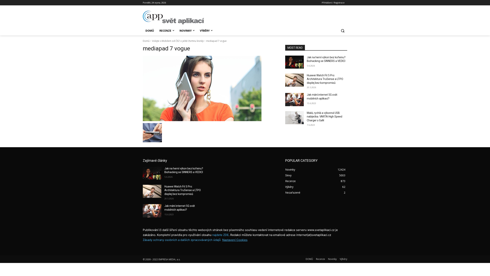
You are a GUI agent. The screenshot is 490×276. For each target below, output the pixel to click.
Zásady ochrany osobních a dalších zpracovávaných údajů (182, 240)
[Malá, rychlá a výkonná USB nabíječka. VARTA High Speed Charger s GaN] (294, 117)
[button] (342, 30)
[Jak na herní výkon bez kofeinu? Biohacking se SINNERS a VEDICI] (294, 62)
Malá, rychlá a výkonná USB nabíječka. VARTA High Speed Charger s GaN (324, 116)
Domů (146, 41)
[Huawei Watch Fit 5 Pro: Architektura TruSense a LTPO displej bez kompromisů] (294, 80)
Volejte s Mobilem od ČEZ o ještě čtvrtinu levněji (178, 41)
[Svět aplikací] (173, 17)
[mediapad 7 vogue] (209, 88)
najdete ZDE (220, 235)
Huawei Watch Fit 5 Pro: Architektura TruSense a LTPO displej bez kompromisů (325, 79)
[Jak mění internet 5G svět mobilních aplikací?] (294, 99)
